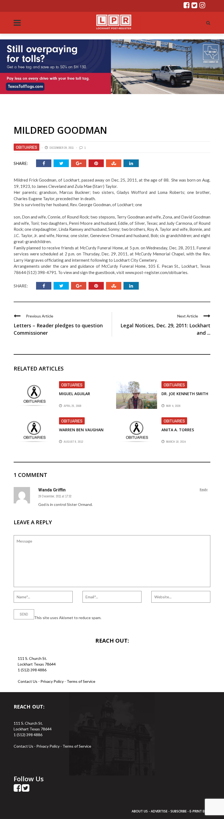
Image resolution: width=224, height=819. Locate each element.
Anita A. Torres (177, 429)
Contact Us (27, 681)
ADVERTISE (159, 811)
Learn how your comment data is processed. (139, 617)
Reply (204, 489)
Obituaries (26, 147)
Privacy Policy (52, 681)
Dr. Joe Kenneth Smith (184, 393)
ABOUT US (140, 811)
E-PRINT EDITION (203, 811)
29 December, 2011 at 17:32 (54, 496)
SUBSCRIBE (178, 811)
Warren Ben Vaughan (81, 429)
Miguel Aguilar (74, 393)
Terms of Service (81, 681)
